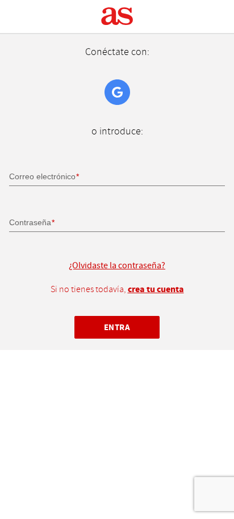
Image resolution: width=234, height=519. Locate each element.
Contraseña (30, 222)
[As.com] (117, 16)
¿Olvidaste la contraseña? (117, 265)
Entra (117, 328)
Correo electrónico (42, 176)
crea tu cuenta (156, 289)
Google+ (117, 92)
